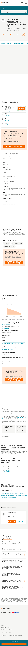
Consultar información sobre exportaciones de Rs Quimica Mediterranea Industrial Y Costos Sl (13, 342)
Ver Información (6, 324)
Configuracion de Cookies (7, 629)
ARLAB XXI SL (12, 512)
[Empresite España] (5, 3)
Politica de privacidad (6, 632)
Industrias (6, 243)
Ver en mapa (21, 108)
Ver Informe (11, 521)
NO (3, 321)
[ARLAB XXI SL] (4, 514)
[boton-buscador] (25, 11)
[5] (13, 30)
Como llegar (8, 111)
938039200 (7, 115)
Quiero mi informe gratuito (14, 146)
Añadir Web (7, 120)
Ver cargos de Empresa (7, 349)
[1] (7, 30)
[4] (12, 30)
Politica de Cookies (5, 627)
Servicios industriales (9, 246)
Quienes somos (5, 616)
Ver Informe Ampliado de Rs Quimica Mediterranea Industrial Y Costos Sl (13, 262)
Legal (2, 625)
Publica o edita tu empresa (8, 620)
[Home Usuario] (22, 3)
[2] (9, 30)
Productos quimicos (17, 243)
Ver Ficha (20, 521)
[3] (10, 30)
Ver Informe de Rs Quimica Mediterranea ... (14, 644)
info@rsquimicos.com (10, 124)
